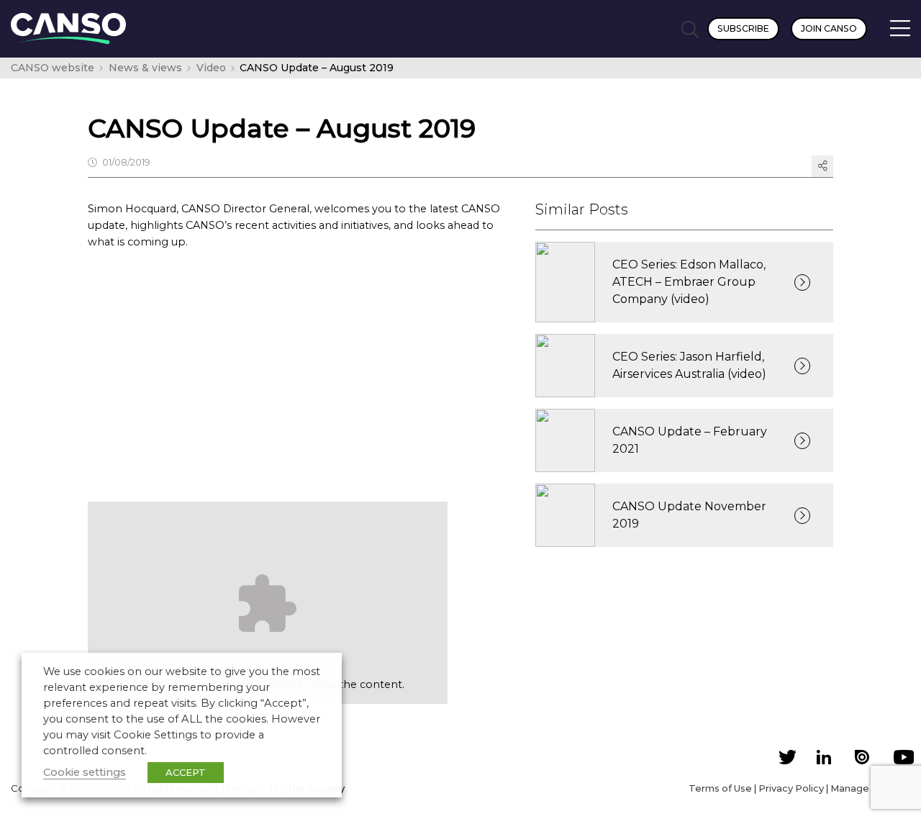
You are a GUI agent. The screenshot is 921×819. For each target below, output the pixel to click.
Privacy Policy (791, 788)
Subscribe (743, 28)
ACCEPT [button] (185, 772)
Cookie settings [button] (84, 772)
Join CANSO (829, 28)
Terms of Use (720, 788)
